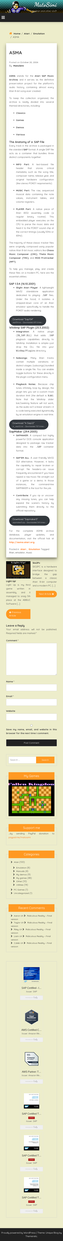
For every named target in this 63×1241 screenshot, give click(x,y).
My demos (21, 874)
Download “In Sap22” (29, 424)
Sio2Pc (36, 562)
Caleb (17, 943)
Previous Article (15, 614)
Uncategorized (21, 893)
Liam (16, 936)
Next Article (45, 593)
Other (19, 881)
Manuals (20, 871)
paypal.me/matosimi (20, 837)
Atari (27, 33)
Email (10, 696)
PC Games (19, 889)
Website (10, 710)
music (29, 552)
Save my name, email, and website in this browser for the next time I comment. (31, 731)
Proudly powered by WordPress (18, 1232)
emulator (20, 552)
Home (17, 33)
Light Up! (11, 581)
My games (21, 878)
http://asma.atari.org (21, 542)
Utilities (19, 884)
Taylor (17, 922)
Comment (12, 640)
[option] (31, 798)
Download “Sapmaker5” (29, 520)
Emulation (39, 33)
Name (10, 681)
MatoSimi (45, 4)
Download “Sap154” (28, 321)
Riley (16, 929)
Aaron (17, 915)
